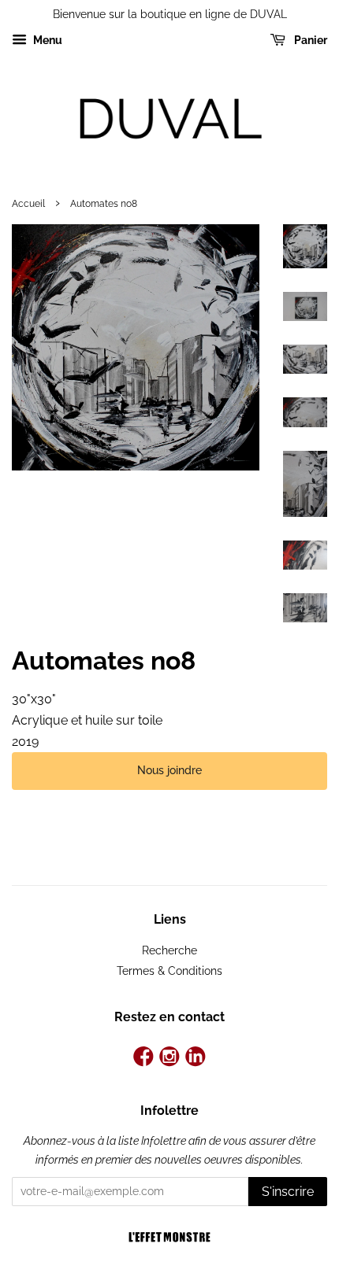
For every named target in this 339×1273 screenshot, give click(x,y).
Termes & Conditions (169, 971)
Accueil (28, 203)
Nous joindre (169, 770)
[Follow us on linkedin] (195, 1058)
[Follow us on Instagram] (169, 1058)
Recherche (169, 950)
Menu (46, 40)
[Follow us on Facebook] (143, 1058)
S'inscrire (288, 1191)
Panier (309, 40)
